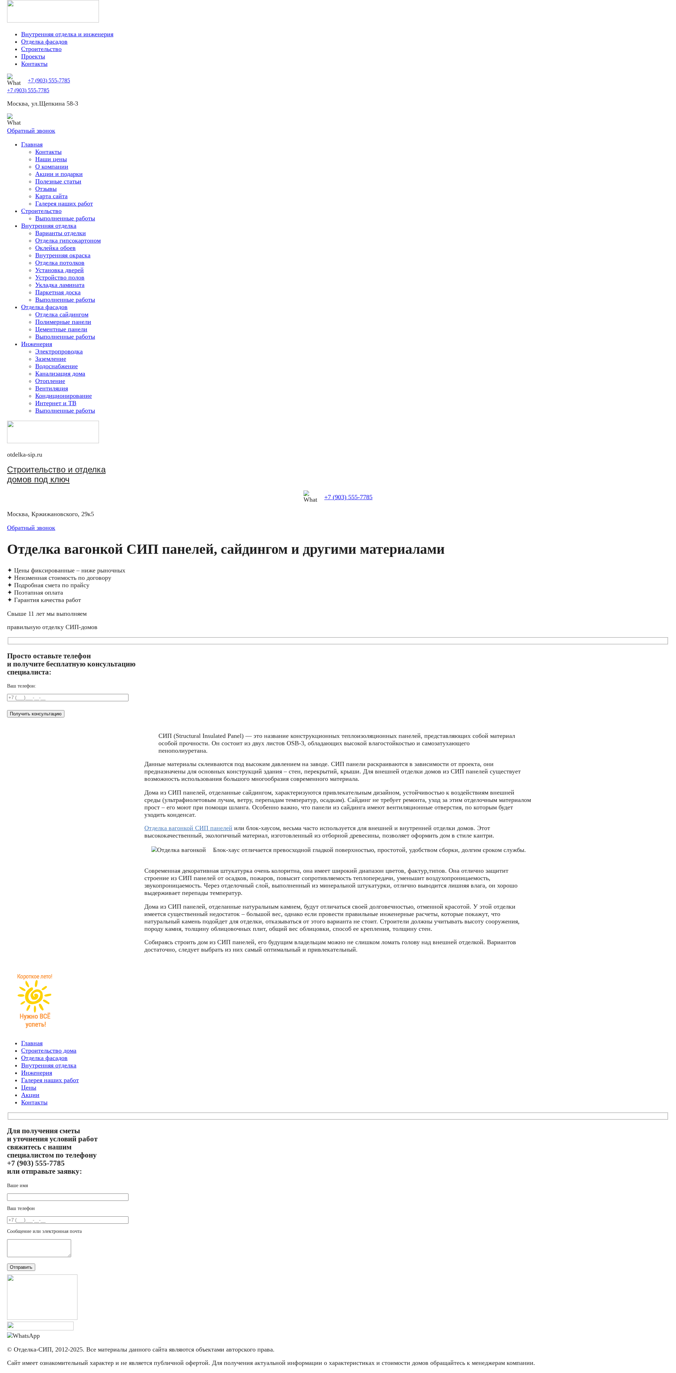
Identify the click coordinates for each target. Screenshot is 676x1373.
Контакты (34, 63)
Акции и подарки (59, 173)
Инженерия (36, 343)
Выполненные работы (65, 218)
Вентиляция (51, 388)
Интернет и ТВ (55, 403)
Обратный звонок (31, 130)
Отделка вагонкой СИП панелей (188, 828)
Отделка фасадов (44, 41)
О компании (51, 166)
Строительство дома (48, 1050)
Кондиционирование (63, 395)
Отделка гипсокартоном (68, 240)
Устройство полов (59, 277)
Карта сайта (51, 196)
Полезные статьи (58, 181)
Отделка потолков (59, 262)
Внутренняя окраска (62, 255)
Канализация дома (60, 373)
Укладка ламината (59, 284)
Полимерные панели (63, 321)
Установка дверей (59, 270)
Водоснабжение (56, 366)
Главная (32, 144)
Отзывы (46, 188)
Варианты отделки (60, 233)
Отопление (50, 380)
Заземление (50, 358)
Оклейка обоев (55, 247)
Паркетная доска (58, 292)
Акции (30, 1094)
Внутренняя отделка (48, 225)
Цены (28, 1087)
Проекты (33, 56)
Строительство (41, 48)
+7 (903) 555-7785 (49, 80)
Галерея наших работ (64, 203)
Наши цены (51, 159)
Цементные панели (61, 329)
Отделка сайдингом (61, 314)
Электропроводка (59, 351)
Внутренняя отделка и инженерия (67, 34)
